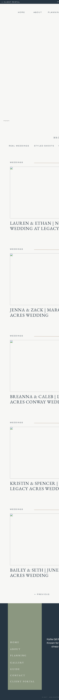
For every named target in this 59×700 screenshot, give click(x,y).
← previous (41, 594)
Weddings (16, 162)
